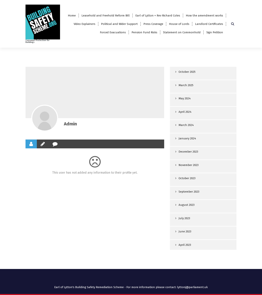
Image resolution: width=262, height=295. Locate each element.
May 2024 (185, 98)
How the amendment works (204, 15)
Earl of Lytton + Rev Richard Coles (157, 15)
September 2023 (189, 191)
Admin (70, 124)
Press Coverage (153, 24)
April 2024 (185, 112)
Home (72, 15)
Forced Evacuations (113, 32)
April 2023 (185, 245)
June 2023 (185, 231)
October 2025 (187, 72)
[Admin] (44, 118)
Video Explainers (84, 24)
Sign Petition (214, 32)
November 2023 (189, 165)
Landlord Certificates (209, 24)
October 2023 (187, 178)
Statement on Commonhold (182, 32)
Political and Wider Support (119, 24)
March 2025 (186, 85)
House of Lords (179, 24)
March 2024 (186, 125)
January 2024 (187, 138)
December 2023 (188, 151)
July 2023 (184, 218)
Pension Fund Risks (144, 32)
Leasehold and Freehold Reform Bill (106, 15)
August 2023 (186, 205)
